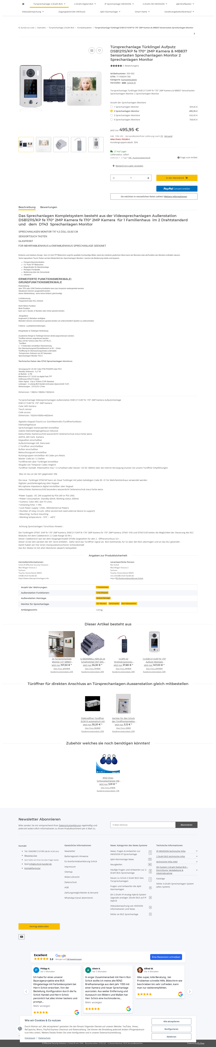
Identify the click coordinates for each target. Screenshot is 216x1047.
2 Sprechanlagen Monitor (155, 111)
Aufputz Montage (103, 598)
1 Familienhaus (102, 587)
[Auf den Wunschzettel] (99, 50)
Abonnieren (186, 824)
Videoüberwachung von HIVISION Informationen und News (130, 907)
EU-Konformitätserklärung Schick (129, 578)
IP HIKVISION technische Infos (171, 851)
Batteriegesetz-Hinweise (76, 856)
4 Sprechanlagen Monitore (155, 119)
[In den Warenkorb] (21, 43)
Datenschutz (44, 1038)
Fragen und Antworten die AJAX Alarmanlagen (130, 888)
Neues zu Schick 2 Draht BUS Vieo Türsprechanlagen (130, 879)
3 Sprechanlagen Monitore (155, 115)
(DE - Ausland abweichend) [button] (139, 157)
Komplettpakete (129, 79)
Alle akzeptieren (171, 1021)
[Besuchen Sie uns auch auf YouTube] (22, 936)
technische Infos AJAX (167, 861)
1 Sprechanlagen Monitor (155, 106)
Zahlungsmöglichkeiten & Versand (81, 892)
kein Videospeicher (129, 603)
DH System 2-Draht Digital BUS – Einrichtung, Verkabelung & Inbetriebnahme (172, 870)
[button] (177, 851)
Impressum (30, 1038)
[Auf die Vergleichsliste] (92, 50)
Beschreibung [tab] (27, 207)
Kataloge (160, 878)
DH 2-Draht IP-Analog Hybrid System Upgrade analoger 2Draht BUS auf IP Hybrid (130, 897)
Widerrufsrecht (72, 877)
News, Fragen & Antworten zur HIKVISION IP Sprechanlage (130, 853)
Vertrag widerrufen (39, 926)
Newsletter (70, 851)
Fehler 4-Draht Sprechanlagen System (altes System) (175, 885)
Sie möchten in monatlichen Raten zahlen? (154, 196)
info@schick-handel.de (40, 864)
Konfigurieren (171, 1029)
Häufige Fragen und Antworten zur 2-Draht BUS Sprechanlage (130, 871)
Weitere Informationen (175, 196)
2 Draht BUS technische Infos (170, 856)
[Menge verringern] (113, 178)
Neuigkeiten (130, 864)
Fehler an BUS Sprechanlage (130, 914)
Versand (168, 136)
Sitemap (69, 871)
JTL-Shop (200, 1043)
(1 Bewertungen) (131, 65)
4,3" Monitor (101, 603)
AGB (67, 887)
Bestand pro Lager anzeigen (129, 165)
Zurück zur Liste (27, 27)
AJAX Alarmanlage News (130, 859)
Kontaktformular (32, 868)
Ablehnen (171, 1036)
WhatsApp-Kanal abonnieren (79, 897)
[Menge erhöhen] (148, 178)
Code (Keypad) (102, 593)
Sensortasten (114, 603)
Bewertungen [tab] (48, 207)
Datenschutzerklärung (70, 825)
